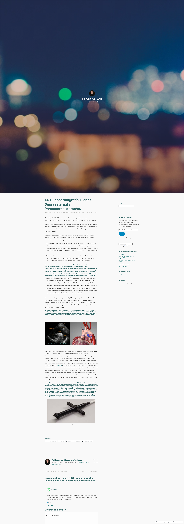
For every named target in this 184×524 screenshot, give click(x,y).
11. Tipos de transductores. (125, 264)
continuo (59, 365)
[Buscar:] (126, 205)
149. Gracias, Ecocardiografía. (89, 472)
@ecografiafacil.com (51, 212)
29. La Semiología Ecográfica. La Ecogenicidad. (126, 257)
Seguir (121, 234)
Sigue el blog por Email (125, 217)
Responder (50, 505)
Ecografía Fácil (92, 99)
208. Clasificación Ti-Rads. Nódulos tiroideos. (127, 260)
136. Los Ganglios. (123, 266)
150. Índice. (121, 254)
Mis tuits (120, 274)
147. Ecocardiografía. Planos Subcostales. (55, 472)
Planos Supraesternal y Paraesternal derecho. (69, 212)
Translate (129, 246)
